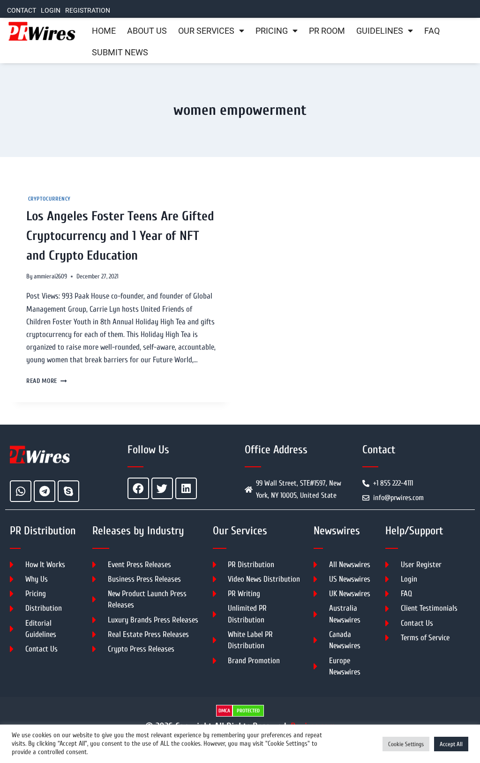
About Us (147, 31)
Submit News (120, 52)
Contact (21, 11)
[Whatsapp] (20, 491)
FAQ (432, 31)
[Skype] (68, 491)
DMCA (224, 711)
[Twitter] (162, 488)
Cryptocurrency (48, 198)
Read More (46, 381)
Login (50, 11)
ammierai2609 (50, 276)
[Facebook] (138, 488)
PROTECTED (248, 711)
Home (104, 31)
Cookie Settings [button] (406, 744)
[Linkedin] (186, 488)
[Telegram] (44, 491)
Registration (87, 11)
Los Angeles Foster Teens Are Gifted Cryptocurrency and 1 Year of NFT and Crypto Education (120, 236)
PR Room (327, 31)
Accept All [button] (451, 744)
